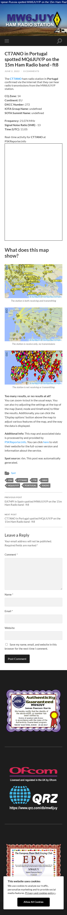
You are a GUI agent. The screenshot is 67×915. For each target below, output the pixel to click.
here (46, 442)
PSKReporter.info (15, 442)
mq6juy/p (13, 485)
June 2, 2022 (12, 71)
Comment (11, 554)
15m (10, 480)
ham (44, 480)
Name (9, 594)
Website (10, 627)
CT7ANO (16, 78)
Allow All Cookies (33, 902)
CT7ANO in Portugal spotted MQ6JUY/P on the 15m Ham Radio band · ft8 (33, 518)
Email (9, 611)
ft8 (34, 480)
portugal (30, 485)
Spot (13, 473)
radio (45, 485)
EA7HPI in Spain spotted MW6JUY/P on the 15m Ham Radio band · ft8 (33, 501)
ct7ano (22, 480)
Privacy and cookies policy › (40, 893)
